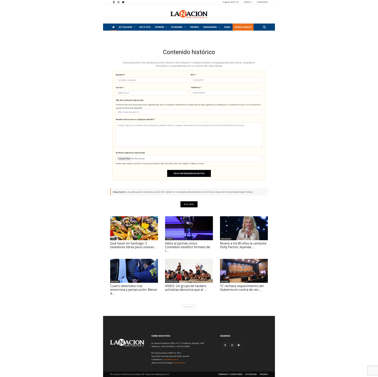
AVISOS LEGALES (243, 27)
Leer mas (188, 306)
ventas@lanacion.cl (171, 359)
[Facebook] (112, 2)
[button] (264, 27)
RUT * (193, 74)
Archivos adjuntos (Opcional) (130, 152)
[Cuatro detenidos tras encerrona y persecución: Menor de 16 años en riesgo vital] (134, 271)
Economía (177, 27)
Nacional (115, 281)
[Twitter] (122, 2)
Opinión (159, 27)
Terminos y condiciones (230, 374)
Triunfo (194, 27)
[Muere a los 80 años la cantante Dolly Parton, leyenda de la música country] (244, 228)
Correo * (120, 87)
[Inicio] (113, 27)
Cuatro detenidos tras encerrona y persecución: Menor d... (133, 289)
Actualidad (126, 27)
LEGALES (247, 2)
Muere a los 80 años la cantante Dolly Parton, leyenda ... (243, 245)
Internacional (172, 281)
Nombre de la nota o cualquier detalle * (135, 119)
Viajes (113, 239)
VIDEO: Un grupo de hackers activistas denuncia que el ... (186, 288)
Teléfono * (196, 87)
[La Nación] (189, 14)
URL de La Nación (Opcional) (129, 100)
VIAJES (227, 27)
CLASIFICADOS (262, 2)
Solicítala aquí (179, 362)
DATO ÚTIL (145, 27)
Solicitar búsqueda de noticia (189, 173)
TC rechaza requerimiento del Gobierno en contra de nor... (242, 288)
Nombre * (120, 74)
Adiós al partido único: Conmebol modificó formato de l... (187, 247)
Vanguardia (210, 27)
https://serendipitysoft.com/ (157, 374)
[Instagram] (117, 2)
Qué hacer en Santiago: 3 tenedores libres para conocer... (133, 245)
